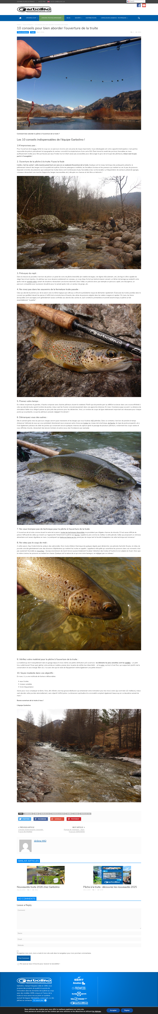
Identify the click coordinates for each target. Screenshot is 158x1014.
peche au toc (45, 814)
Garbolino (28, 814)
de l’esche (111, 423)
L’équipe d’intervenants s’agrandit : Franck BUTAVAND (31, 831)
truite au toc (85, 814)
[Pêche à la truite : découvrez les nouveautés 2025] (112, 875)
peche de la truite (58, 814)
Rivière (69, 814)
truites (85, 423)
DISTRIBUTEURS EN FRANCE (26, 2)
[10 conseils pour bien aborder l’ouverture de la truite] (79, 83)
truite (35, 149)
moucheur (40, 551)
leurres (77, 535)
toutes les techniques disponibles (73, 532)
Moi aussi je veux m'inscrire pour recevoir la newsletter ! (40, 964)
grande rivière (32, 281)
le (96, 1011)
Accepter (113, 1010)
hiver (36, 814)
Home (19, 24)
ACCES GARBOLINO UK (57, 2)
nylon (102, 665)
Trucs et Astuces (28, 24)
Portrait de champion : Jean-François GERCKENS (74, 831)
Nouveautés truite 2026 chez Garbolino (38, 887)
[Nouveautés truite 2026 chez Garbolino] (46, 875)
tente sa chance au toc (68, 537)
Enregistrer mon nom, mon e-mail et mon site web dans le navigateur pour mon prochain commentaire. (54, 953)
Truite (33, 32)
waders (127, 663)
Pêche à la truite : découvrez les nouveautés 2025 (110, 887)
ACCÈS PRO (41, 2)
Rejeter (127, 1010)
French (131, 1)
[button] (138, 18)
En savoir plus (38, 1000)
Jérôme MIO (40, 840)
